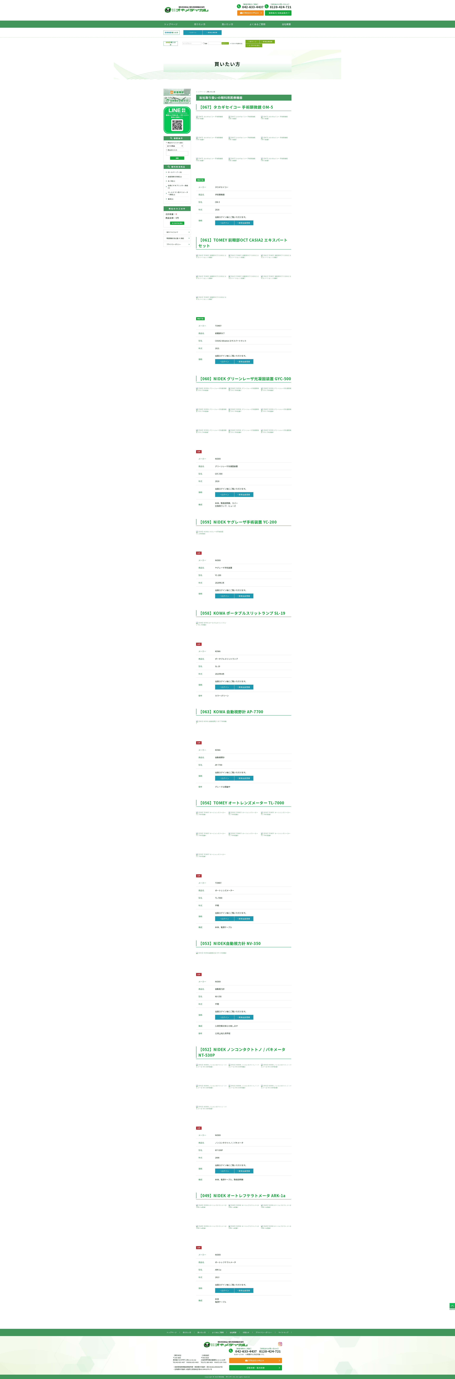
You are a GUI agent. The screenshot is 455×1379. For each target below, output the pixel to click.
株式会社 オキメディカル (227, 1377)
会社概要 (286, 24)
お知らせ (246, 1332)
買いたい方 (227, 24)
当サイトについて (172, 232)
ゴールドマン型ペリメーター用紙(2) (178, 193)
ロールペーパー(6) (175, 172)
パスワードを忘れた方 (236, 43)
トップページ (171, 24)
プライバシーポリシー (173, 244)
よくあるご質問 (257, 24)
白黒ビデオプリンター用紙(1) (178, 186)
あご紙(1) (171, 181)
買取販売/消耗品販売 (278, 12)
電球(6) (170, 199)
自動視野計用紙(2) (175, 176)
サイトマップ (283, 1332)
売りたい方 (199, 24)
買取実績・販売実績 (256, 1367)
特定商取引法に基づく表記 (175, 238)
